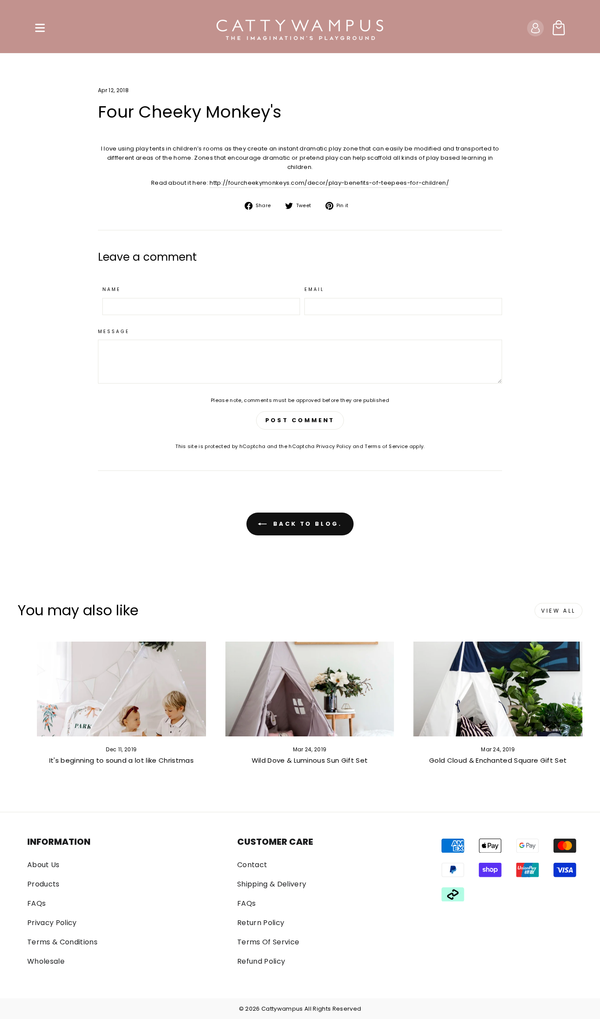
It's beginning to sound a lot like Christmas (121, 760)
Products (43, 884)
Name (111, 289)
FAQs (36, 903)
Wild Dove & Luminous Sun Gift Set (310, 760)
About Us (43, 865)
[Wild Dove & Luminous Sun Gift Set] (309, 689)
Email (314, 289)
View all (558, 610)
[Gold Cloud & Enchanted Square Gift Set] (497, 689)
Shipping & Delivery (271, 884)
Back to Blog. (306, 524)
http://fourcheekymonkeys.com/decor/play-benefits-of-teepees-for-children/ (329, 183)
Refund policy (261, 961)
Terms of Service (386, 446)
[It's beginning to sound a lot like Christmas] (121, 689)
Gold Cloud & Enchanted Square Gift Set (498, 760)
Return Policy (260, 923)
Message (114, 331)
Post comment (300, 420)
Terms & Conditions (62, 942)
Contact (252, 865)
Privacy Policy (333, 446)
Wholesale (46, 961)
